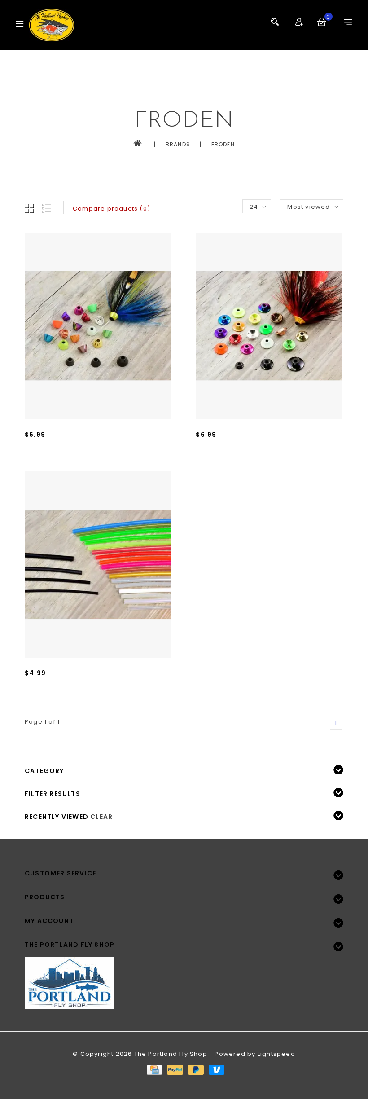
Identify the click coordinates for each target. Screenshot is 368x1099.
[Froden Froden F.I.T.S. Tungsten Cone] (98, 326)
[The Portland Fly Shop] (51, 25)
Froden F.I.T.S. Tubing (60, 686)
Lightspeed (276, 1054)
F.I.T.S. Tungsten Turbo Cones (245, 448)
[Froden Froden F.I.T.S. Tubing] (98, 564)
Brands (178, 144)
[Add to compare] (73, 464)
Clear (101, 816)
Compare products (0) (111, 208)
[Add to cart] (34, 464)
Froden (223, 144)
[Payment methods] (154, 1069)
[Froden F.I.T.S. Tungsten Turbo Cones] (269, 326)
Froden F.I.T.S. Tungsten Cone (74, 448)
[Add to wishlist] (53, 464)
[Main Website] (184, 977)
